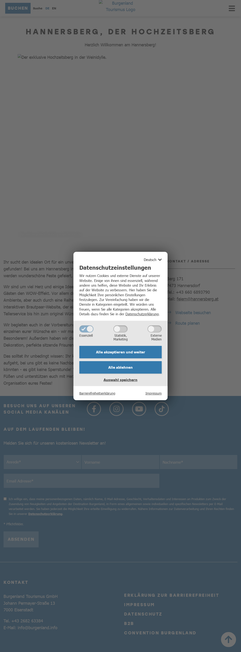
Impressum (153, 393)
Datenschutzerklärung (142, 314)
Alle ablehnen (120, 367)
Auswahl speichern (120, 380)
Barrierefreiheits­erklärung (97, 393)
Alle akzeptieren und (120, 352)
